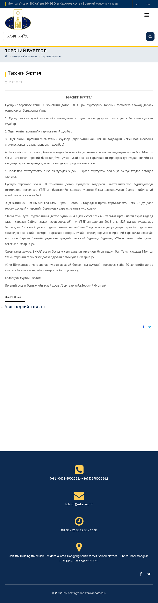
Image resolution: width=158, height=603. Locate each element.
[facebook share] (143, 327)
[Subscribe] (150, 36)
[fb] (141, 574)
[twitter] (149, 574)
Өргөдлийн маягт (27, 307)
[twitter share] (149, 327)
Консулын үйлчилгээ (24, 56)
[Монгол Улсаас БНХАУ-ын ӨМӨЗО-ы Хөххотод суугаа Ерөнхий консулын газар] (18, 19)
